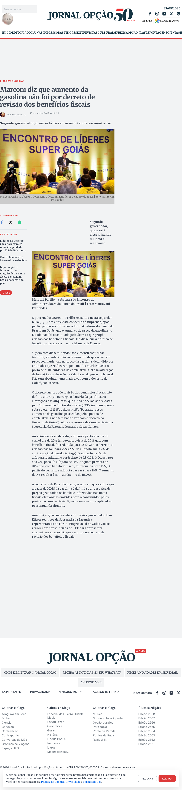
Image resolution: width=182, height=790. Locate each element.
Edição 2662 (146, 739)
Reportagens (156, 32)
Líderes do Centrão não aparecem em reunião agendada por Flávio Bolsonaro (13, 245)
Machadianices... (58, 752)
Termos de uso (71, 692)
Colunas (35, 32)
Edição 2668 (146, 714)
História (52, 734)
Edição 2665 (146, 727)
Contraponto (10, 735)
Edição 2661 (146, 744)
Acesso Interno (106, 692)
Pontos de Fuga (103, 735)
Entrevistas (87, 32)
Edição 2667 (146, 718)
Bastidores (67, 32)
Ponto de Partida (104, 731)
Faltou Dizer (55, 722)
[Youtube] (164, 13)
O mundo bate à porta (108, 718)
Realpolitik (99, 739)
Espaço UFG (10, 748)
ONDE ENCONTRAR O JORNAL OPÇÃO (30, 672)
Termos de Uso (92, 781)
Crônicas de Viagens (15, 744)
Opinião (173, 32)
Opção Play (137, 32)
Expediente (11, 692)
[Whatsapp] (178, 13)
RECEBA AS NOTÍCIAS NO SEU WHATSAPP (92, 672)
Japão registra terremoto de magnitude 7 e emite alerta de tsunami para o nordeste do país (12, 275)
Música (97, 714)
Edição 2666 (146, 722)
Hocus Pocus (56, 739)
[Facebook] (150, 13)
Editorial (20, 32)
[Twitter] (171, 13)
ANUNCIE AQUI (91, 682)
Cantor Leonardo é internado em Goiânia (13, 259)
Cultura (105, 32)
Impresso (50, 32)
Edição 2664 (146, 731)
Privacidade (40, 692)
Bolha (6, 718)
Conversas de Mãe (14, 739)
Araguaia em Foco (14, 714)
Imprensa (120, 32)
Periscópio (100, 727)
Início (7, 32)
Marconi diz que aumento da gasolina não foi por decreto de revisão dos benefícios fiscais (47, 97)
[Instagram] (157, 13)
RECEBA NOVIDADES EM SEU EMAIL (152, 672)
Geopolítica (54, 726)
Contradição (10, 731)
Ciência (6, 722)
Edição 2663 (146, 735)
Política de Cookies (53, 781)
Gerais (51, 730)
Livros (51, 747)
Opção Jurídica (103, 722)
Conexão (8, 727)
